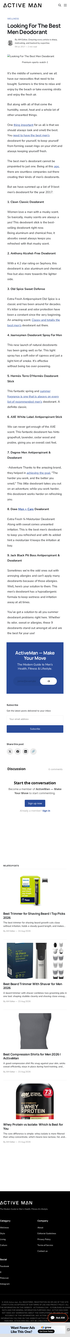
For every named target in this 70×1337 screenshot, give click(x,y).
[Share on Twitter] (10, 751)
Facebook (4, 1266)
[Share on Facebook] (17, 751)
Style (2, 1233)
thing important (23, 125)
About (40, 1227)
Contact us (42, 1251)
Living (3, 1239)
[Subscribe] (48, 681)
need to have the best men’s (31, 135)
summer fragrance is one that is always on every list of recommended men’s (33, 396)
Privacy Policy (44, 1239)
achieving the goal (38, 473)
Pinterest (4, 1278)
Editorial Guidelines (46, 1233)
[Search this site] (59, 5)
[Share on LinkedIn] (25, 751)
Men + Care (26, 509)
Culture (3, 1245)
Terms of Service (45, 1245)
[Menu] (65, 5)
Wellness (13, 18)
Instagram (5, 1283)
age (56, 166)
